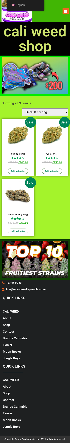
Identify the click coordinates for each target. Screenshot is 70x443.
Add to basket (18, 171)
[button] (66, 11)
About (7, 318)
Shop (6, 325)
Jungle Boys (11, 358)
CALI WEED (11, 311)
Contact (8, 331)
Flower (7, 345)
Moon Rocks (12, 351)
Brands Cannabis (15, 338)
